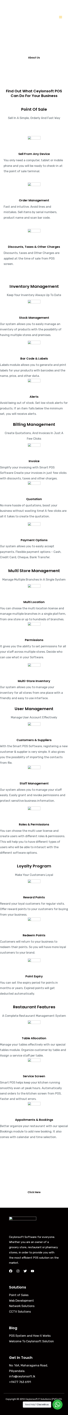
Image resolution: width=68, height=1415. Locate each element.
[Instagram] (18, 1271)
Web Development (21, 1300)
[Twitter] (25, 1271)
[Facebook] (10, 1271)
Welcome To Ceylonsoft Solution (31, 1341)
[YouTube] (32, 1271)
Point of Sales (18, 1295)
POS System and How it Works (30, 1335)
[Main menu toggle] (60, 17)
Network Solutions (21, 1306)
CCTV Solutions (20, 1311)
